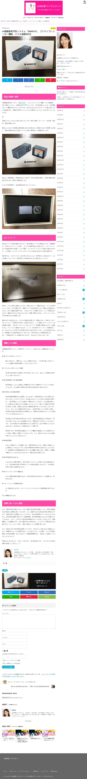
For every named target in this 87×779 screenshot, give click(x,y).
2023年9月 (60, 128)
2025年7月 (60, 124)
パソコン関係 (62, 289)
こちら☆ (28, 557)
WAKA (14, 710)
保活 (59, 303)
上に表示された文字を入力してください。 (13, 653)
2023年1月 (60, 133)
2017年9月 (60, 255)
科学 (59, 330)
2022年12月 (60, 137)
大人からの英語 (63, 321)
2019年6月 (60, 182)
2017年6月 (60, 268)
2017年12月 (60, 241)
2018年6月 (60, 214)
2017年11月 (60, 246)
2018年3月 (60, 228)
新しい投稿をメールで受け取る (12, 663)
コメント (5, 613)
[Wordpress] (6, 563)
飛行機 (60, 339)
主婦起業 (61, 299)
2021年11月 (60, 164)
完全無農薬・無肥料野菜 (65, 280)
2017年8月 (60, 259)
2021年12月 (60, 160)
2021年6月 (60, 178)
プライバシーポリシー (39, 17)
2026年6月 (60, 115)
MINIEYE (21, 102)
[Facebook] (4, 563)
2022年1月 (60, 155)
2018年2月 (60, 232)
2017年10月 (60, 250)
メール (4, 637)
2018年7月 (60, 210)
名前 (4, 630)
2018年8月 (60, 205)
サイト (4, 644)
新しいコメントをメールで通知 (12, 660)
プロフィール (30, 17)
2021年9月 (60, 173)
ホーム (24, 17)
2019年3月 (60, 187)
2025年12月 (60, 119)
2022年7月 (60, 142)
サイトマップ (54, 17)
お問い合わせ (61, 17)
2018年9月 (60, 201)
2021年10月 (60, 169)
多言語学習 (61, 317)
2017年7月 (60, 264)
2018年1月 (60, 237)
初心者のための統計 (63, 308)
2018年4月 (60, 223)
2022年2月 (60, 151)
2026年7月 (60, 110)
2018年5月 (60, 219)
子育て (60, 326)
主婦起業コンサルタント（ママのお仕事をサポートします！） (27, 776)
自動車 (5, 570)
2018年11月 (60, 196)
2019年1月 (60, 191)
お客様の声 (47, 17)
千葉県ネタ (61, 312)
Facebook (29, 721)
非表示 (31, 86)
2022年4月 (60, 146)
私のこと (61, 294)
